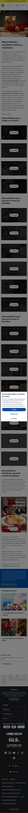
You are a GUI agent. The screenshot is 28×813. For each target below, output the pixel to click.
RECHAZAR (14, 418)
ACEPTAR (14, 409)
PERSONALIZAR (14, 414)
